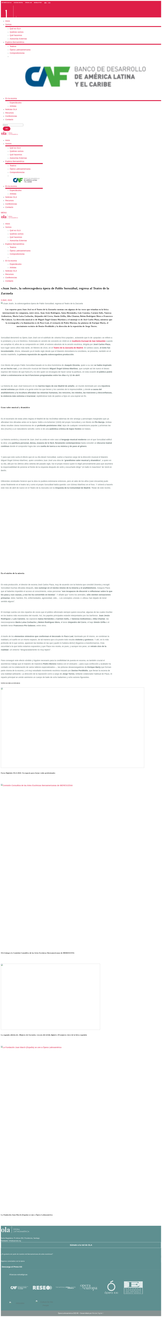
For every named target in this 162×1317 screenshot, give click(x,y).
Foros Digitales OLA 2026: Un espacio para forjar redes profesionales (28, 773)
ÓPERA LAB (28, 2)
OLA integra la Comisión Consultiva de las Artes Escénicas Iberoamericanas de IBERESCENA (37, 953)
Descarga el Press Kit (12, 1267)
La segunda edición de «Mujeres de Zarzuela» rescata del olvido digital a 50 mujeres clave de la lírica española (44, 1035)
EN (49, 3)
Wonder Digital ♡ (98, 1313)
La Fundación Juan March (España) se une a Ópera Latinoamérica (27, 1215)
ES (45, 3)
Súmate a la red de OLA (81, 1245)
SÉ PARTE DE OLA (7, 2)
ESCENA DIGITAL (18, 2)
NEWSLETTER (38, 2)
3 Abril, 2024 (6, 300)
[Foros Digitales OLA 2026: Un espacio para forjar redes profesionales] (72, 767)
